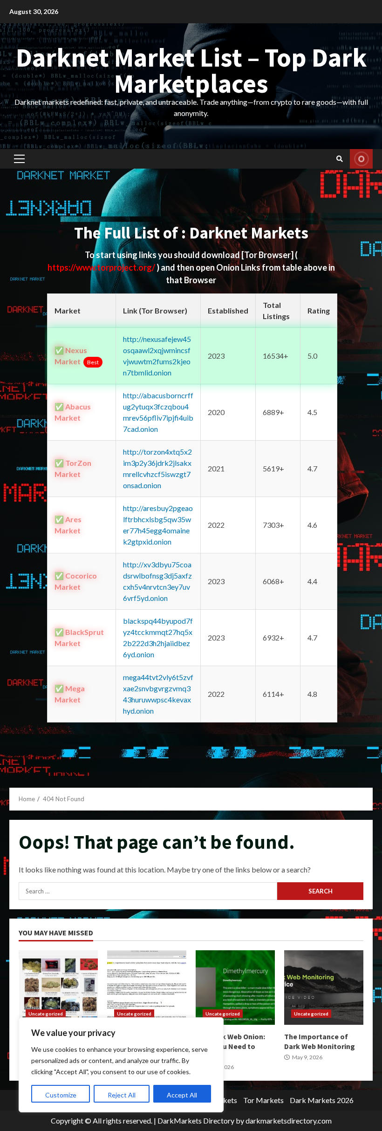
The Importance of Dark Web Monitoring (323, 987)
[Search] (339, 159)
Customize (60, 1095)
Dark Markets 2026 (322, 1100)
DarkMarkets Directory (195, 1120)
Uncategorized (45, 1013)
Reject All (122, 1095)
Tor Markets (263, 1100)
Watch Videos (361, 159)
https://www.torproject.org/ (102, 267)
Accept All (182, 1095)
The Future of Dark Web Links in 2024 (146, 987)
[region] (121, 1064)
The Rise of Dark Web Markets (58, 987)
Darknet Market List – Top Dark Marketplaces (191, 70)
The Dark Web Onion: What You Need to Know (235, 987)
